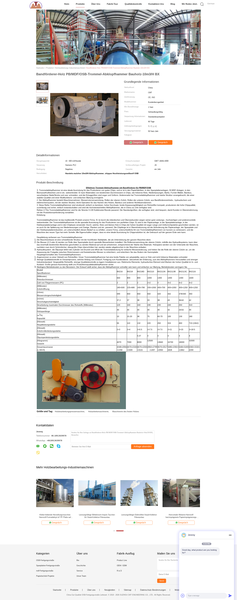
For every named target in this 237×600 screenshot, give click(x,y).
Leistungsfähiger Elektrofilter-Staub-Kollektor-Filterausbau (139, 516)
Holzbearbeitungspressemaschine (69, 411)
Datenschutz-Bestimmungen (153, 590)
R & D (119, 571)
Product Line (122, 560)
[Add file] (183, 596)
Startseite (57, 590)
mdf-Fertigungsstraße (44, 571)
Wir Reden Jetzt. (190, 4)
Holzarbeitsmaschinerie (98, 411)
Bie (78, 560)
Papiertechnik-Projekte (45, 576)
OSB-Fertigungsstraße (45, 560)
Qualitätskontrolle (133, 4)
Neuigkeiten (109, 590)
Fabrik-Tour (112, 4)
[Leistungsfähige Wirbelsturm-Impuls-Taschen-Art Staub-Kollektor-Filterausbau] (97, 493)
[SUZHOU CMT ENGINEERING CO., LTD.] (35, 5)
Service (80, 571)
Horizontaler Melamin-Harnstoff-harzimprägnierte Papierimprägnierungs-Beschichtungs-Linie (181, 516)
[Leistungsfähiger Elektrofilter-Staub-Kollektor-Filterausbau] (139, 493)
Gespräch (137, 142)
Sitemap (127, 590)
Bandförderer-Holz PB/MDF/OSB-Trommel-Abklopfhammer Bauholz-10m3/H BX (118, 68)
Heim (66, 4)
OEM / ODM (122, 565)
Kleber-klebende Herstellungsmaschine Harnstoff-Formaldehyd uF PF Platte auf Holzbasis (55, 516)
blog (172, 4)
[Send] (230, 596)
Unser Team (81, 576)
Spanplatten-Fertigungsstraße (48, 565)
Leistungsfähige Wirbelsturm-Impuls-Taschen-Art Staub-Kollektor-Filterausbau (97, 516)
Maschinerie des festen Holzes (125, 411)
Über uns (95, 4)
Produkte (80, 4)
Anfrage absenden (143, 446)
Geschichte (81, 565)
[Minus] (230, 535)
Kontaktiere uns (156, 4)
